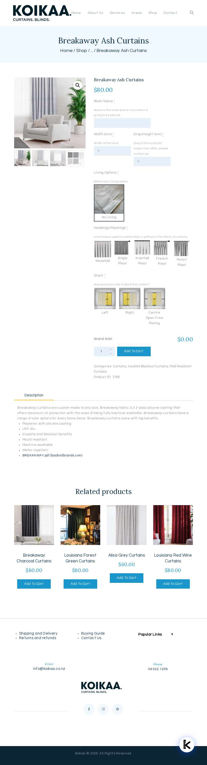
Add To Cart (134, 351)
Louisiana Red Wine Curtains (173, 558)
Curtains (119, 366)
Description (33, 395)
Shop (81, 50)
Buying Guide (93, 633)
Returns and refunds (38, 638)
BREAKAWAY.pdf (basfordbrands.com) (52, 455)
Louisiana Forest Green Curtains (80, 558)
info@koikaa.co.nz (49, 669)
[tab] (34, 394)
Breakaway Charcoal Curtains (34, 558)
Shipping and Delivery (39, 633)
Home (66, 50)
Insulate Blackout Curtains (148, 366)
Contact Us (91, 638)
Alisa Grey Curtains (126, 555)
